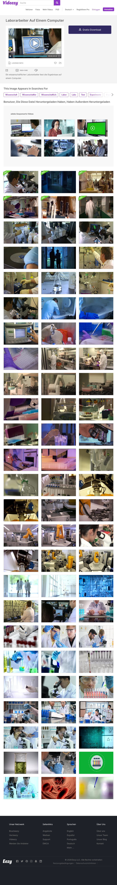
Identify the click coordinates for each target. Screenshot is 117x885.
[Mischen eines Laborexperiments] (21, 232)
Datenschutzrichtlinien (86, 863)
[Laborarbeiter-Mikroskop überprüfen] (21, 182)
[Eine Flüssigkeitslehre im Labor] (96, 460)
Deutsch (71, 843)
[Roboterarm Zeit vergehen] (96, 561)
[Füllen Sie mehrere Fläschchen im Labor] (21, 409)
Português (72, 839)
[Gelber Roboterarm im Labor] (21, 535)
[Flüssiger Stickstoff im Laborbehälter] (58, 308)
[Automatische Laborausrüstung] (58, 510)
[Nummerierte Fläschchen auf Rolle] (58, 485)
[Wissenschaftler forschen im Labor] (21, 687)
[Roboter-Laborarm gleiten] (21, 384)
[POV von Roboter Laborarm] (96, 485)
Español (70, 835)
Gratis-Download (92, 29)
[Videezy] (10, 3)
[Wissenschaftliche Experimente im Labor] (21, 662)
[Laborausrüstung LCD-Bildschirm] (21, 333)
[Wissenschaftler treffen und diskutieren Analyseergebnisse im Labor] (58, 712)
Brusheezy (14, 831)
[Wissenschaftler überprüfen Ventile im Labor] (96, 258)
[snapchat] (36, 861)
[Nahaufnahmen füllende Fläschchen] (96, 333)
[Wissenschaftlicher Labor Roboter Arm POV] (21, 561)
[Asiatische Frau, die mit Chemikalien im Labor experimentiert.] (58, 737)
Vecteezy (13, 835)
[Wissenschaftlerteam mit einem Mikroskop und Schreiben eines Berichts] (96, 636)
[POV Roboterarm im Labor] (21, 510)
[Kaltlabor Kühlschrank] (96, 308)
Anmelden (108, 9)
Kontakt (100, 843)
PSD (57, 9)
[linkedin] (41, 861)
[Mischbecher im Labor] (96, 182)
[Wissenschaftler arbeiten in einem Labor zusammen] (58, 611)
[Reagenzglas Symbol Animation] (96, 763)
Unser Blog (102, 839)
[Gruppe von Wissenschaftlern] (58, 586)
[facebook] (17, 861)
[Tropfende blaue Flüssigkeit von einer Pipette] (96, 788)
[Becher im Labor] (58, 409)
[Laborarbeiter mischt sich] (58, 283)
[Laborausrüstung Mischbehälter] (21, 434)
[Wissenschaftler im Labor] (21, 207)
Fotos (38, 9)
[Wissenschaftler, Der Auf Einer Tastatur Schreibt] (96, 611)
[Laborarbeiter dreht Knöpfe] (21, 283)
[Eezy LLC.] (7, 861)
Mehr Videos (48, 9)
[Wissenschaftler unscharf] (21, 586)
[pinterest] (27, 861)
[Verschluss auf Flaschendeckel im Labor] (96, 409)
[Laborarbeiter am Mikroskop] (21, 308)
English (70, 831)
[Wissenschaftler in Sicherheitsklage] (58, 359)
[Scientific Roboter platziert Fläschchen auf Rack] (96, 384)
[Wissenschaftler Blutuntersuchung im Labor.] (21, 636)
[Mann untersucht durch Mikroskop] (96, 232)
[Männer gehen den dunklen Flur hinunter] (58, 258)
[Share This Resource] (60, 63)
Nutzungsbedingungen (63, 863)
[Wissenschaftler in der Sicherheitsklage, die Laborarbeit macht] (96, 359)
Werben (46, 835)
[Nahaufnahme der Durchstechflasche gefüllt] (21, 359)
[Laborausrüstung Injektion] (96, 283)
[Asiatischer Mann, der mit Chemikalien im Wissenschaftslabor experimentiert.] (96, 687)
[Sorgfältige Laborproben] (58, 434)
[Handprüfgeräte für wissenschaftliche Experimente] (58, 662)
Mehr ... (70, 847)
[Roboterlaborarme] (21, 460)
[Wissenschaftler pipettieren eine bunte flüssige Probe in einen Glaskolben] (58, 636)
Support (46, 839)
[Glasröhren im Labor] (96, 586)
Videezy (13, 839)
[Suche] (57, 2)
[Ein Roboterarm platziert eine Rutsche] (96, 510)
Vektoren (29, 9)
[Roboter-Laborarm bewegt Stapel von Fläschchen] (58, 384)
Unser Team (102, 835)
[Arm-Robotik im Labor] (58, 535)
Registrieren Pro (83, 9)
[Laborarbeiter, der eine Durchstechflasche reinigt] (58, 333)
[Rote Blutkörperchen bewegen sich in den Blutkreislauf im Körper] (58, 788)
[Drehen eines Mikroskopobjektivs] (96, 434)
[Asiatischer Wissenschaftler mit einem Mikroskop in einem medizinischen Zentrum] (21, 737)
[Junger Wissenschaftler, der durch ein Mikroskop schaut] (58, 763)
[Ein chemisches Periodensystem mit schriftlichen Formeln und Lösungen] (96, 737)
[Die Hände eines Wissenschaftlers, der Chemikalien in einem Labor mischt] (21, 712)
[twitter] (22, 861)
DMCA (46, 843)
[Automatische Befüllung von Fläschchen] (58, 460)
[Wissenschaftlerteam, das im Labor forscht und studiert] (96, 712)
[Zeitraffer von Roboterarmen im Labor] (58, 561)
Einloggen (96, 9)
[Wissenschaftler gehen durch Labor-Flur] (96, 207)
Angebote (47, 831)
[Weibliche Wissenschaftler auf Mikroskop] (96, 535)
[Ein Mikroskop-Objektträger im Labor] (21, 258)
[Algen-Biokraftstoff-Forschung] (21, 763)
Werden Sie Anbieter (18, 843)
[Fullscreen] (59, 56)
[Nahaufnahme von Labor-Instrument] (21, 485)
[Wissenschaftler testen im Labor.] (96, 662)
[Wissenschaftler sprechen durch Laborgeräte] (58, 207)
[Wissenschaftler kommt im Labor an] (58, 182)
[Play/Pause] (10, 56)
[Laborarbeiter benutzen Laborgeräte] (58, 232)
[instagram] (31, 861)
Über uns (101, 831)
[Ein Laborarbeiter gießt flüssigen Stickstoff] (21, 611)
